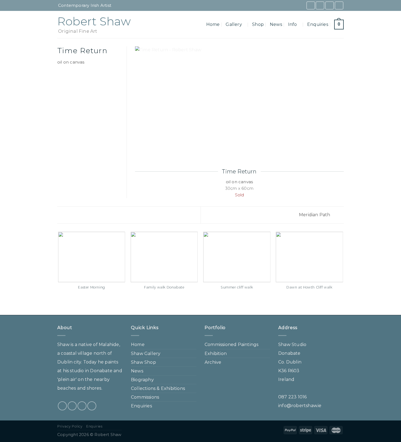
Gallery (234, 24)
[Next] (343, 273)
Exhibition (216, 353)
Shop (258, 24)
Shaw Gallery (145, 353)
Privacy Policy (70, 426)
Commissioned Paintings (231, 344)
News (276, 24)
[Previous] (58, 273)
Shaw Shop (143, 362)
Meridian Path (315, 214)
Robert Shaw (94, 21)
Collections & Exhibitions (158, 388)
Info (292, 24)
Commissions (145, 397)
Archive (213, 362)
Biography (142, 379)
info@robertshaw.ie (300, 405)
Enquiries (317, 24)
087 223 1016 (292, 396)
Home (213, 24)
